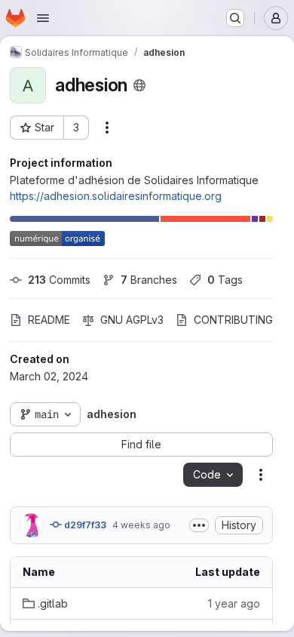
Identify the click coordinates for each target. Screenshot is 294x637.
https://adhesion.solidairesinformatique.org (116, 195)
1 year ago (234, 603)
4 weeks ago (141, 525)
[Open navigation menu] (43, 18)
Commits (59, 279)
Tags (225, 279)
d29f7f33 (84, 525)
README (49, 319)
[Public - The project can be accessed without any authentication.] (139, 85)
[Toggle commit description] (199, 525)
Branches (149, 279)
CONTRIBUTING (233, 319)
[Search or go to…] (235, 18)
